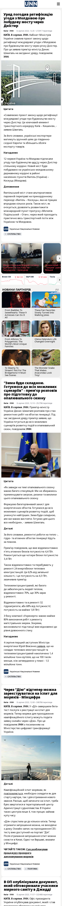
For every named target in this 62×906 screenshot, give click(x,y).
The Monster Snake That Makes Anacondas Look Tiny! (44, 371)
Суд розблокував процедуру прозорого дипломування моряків (26, 853)
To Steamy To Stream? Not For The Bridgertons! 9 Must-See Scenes (15, 371)
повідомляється (13, 793)
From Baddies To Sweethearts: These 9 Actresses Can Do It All (16, 314)
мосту (35, 162)
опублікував (21, 902)
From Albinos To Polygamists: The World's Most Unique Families (16, 342)
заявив (41, 646)
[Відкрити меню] (58, 3)
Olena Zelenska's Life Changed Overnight (45, 340)
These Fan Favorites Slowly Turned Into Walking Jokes (45, 312)
